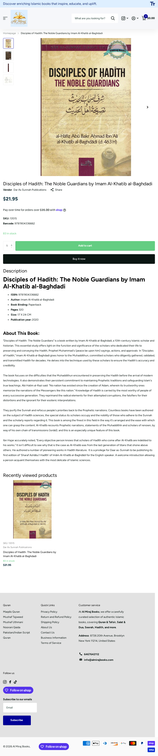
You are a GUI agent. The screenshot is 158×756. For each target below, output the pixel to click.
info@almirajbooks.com (98, 660)
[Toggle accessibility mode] (152, 3)
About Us (46, 627)
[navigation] (8, 43)
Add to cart (85, 245)
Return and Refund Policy (56, 617)
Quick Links (48, 605)
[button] (12, 242)
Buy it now (79, 259)
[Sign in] (135, 18)
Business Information (53, 637)
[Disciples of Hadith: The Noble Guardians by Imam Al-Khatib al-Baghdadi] (32, 509)
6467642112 (91, 654)
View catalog (5, 18)
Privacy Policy (49, 611)
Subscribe (17, 720)
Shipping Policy (50, 622)
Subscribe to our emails (17, 699)
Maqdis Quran (11, 611)
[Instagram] (5, 682)
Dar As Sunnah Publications (29, 189)
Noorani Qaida (11, 627)
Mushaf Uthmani (13, 622)
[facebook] (10, 681)
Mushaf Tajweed (13, 617)
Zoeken (113, 18)
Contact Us (48, 632)
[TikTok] (15, 682)
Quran (7, 605)
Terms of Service (51, 643)
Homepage (9, 33)
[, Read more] (124, 18)
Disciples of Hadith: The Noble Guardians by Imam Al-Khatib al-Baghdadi (29, 554)
